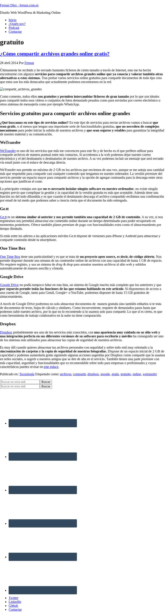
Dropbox (6, 332)
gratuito (126, 374)
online (137, 374)
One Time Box (10, 256)
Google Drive (9, 285)
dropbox (93, 374)
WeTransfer (8, 151)
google (105, 374)
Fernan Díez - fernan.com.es (19, 5)
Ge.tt (3, 217)
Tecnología (26, 374)
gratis (115, 374)
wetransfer (150, 374)
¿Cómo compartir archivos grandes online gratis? (55, 53)
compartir (79, 374)
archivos (65, 374)
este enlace (51, 367)
